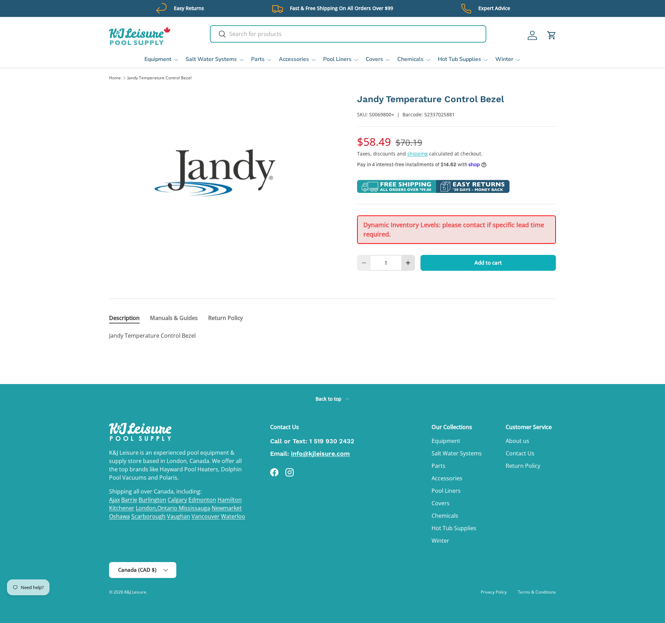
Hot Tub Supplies (459, 59)
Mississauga (194, 508)
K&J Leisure (135, 592)
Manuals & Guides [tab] (174, 318)
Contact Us (520, 453)
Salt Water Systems (211, 59)
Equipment (157, 59)
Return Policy (523, 466)
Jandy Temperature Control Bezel (159, 78)
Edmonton (202, 500)
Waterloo (233, 516)
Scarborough (148, 516)
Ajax (114, 500)
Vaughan (178, 516)
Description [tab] (124, 318)
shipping (417, 153)
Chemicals (410, 59)
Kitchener (121, 508)
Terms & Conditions (537, 592)
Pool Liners (337, 59)
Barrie (129, 500)
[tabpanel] (332, 335)
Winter (504, 59)
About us (517, 441)
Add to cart (488, 262)
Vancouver (206, 516)
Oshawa (119, 516)
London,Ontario (157, 508)
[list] (222, 172)
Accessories (294, 59)
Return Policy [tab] (225, 318)
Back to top (329, 398)
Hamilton (230, 500)
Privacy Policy (494, 592)
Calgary (177, 500)
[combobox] (348, 34)
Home (115, 78)
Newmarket (227, 508)
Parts (258, 59)
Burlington (152, 500)
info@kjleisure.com (320, 453)
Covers (374, 59)
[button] (551, 35)
